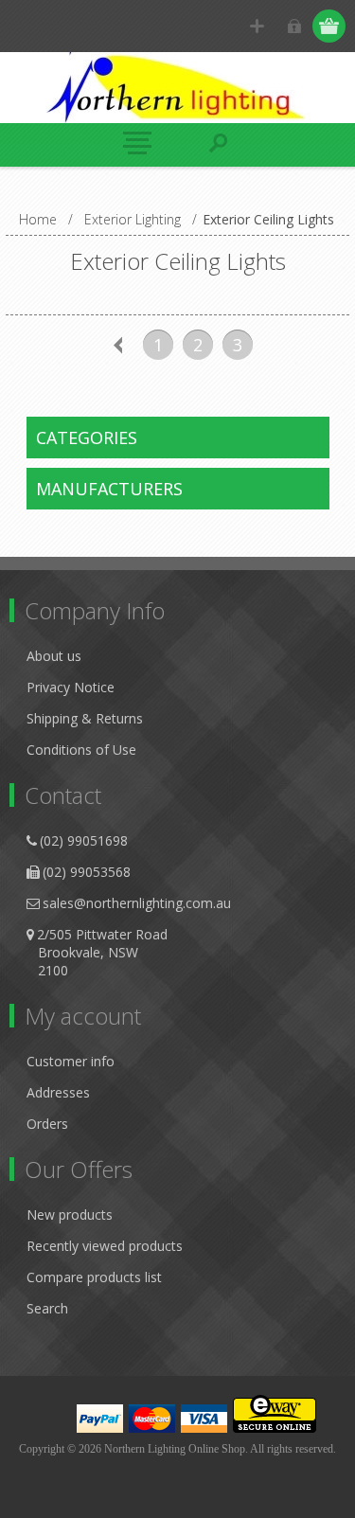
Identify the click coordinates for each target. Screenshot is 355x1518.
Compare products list (94, 1277)
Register (257, 26)
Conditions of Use (81, 750)
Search (47, 1308)
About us (54, 656)
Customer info (71, 1061)
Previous (118, 345)
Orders (47, 1124)
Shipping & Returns (85, 718)
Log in (294, 26)
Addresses (58, 1092)
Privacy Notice (71, 687)
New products (70, 1214)
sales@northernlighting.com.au (137, 903)
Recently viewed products (105, 1246)
